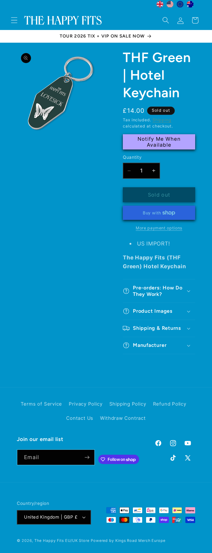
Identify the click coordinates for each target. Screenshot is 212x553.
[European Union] (180, 5)
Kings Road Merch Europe (140, 540)
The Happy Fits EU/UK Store (61, 540)
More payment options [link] (159, 228)
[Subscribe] (87, 457)
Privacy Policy (85, 404)
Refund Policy (169, 404)
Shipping (162, 119)
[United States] (170, 5)
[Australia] (190, 5)
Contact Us (79, 418)
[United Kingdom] (160, 5)
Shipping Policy (127, 404)
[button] (14, 20)
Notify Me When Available (159, 142)
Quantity (132, 157)
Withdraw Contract (123, 418)
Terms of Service (41, 404)
